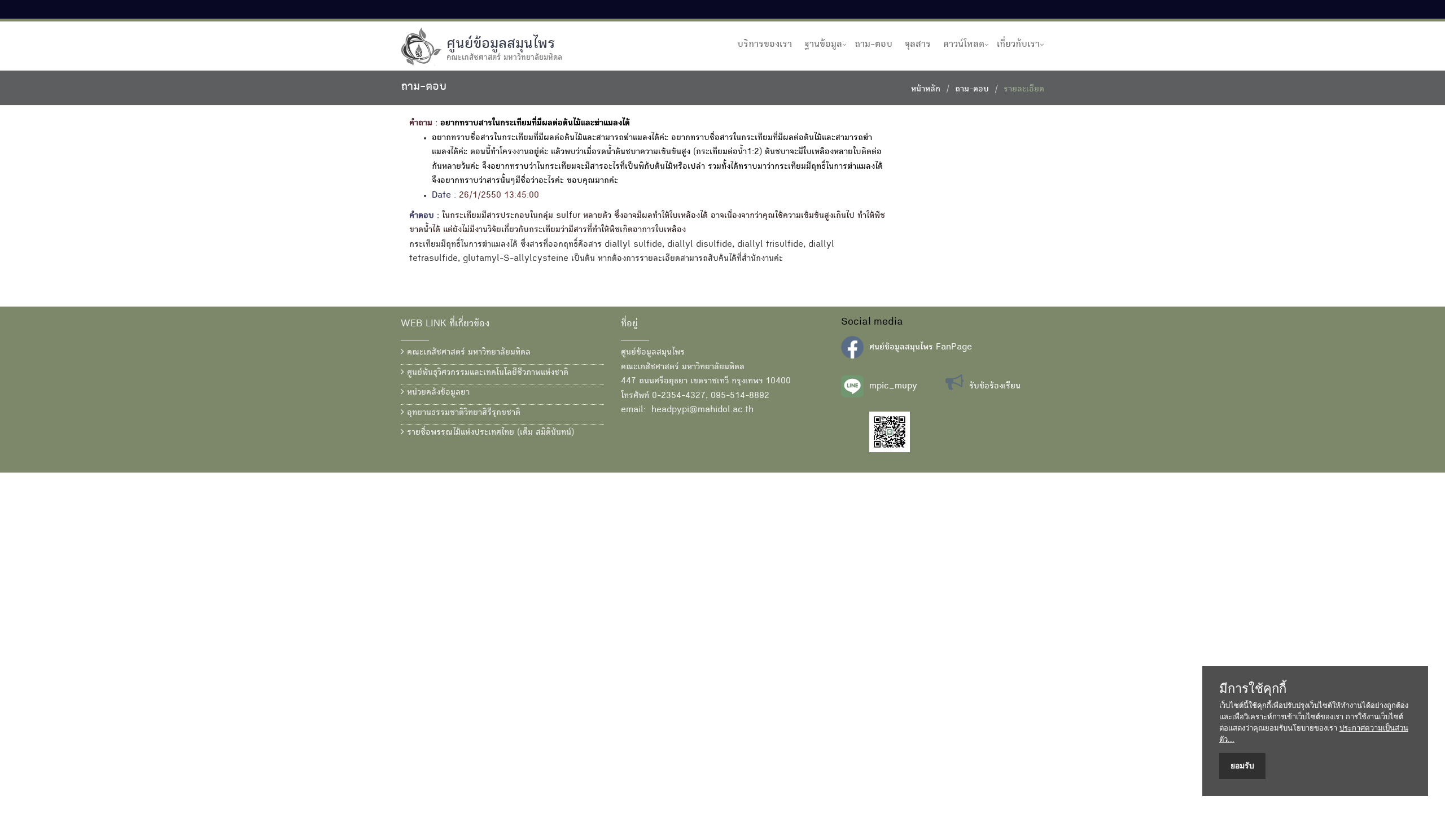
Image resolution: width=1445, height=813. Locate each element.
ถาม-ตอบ (873, 45)
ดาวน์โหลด (963, 45)
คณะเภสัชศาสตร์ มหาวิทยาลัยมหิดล (467, 352)
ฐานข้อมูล (823, 45)
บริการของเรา (764, 45)
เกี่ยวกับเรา (1018, 45)
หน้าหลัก (925, 89)
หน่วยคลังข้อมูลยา (437, 392)
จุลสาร (918, 45)
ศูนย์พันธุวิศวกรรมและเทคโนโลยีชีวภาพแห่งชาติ (486, 373)
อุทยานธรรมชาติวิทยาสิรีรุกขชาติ (462, 413)
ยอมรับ (1242, 765)
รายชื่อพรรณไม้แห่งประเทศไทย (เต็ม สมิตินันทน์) (489, 433)
